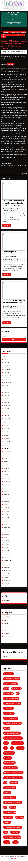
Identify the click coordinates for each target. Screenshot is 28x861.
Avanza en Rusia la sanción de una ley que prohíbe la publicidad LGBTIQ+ (13, 203)
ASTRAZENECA (16, 688)
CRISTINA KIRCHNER (17, 743)
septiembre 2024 (7, 418)
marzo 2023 (6, 478)
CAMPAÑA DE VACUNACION (12, 703)
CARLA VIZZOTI (8, 708)
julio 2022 (6, 504)
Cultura (5, 620)
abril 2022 (6, 514)
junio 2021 (6, 540)
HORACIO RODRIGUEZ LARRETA (13, 772)
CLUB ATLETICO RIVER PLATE (12, 723)
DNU (11, 748)
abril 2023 (6, 474)
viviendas (15, 842)
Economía (6, 626)
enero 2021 (6, 557)
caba (17, 693)
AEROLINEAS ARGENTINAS (12, 678)
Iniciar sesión (7, 600)
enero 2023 (6, 484)
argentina (6, 688)
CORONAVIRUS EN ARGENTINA (13, 738)
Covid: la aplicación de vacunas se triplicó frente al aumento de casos (13, 253)
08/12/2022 (7, 259)
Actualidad (6, 32)
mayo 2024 (6, 431)
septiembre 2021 (7, 531)
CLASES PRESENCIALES (11, 718)
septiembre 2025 (7, 382)
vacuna (5, 832)
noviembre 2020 (7, 564)
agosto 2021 (6, 534)
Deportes (6, 623)
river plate (12, 807)
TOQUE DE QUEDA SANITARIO (12, 827)
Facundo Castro (7, 758)
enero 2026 (6, 372)
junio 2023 (6, 468)
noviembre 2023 (7, 451)
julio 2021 (6, 537)
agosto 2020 (6, 573)
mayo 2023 (6, 471)
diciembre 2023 (7, 448)
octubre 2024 (7, 415)
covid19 (6, 743)
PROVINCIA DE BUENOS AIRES (12, 802)
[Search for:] (14, 336)
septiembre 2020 (7, 570)
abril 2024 (6, 435)
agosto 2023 (6, 461)
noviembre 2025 (7, 375)
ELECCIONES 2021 (9, 753)
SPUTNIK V (7, 822)
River (5, 807)
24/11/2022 (7, 208)
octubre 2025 (7, 379)
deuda (5, 748)
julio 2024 (6, 425)
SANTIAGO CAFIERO (10, 812)
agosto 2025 (6, 385)
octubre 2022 (7, 494)
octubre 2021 (7, 527)
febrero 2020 (7, 580)
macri (5, 782)
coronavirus (7, 728)
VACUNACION (15, 832)
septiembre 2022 (7, 498)
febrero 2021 (7, 554)
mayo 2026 (6, 362)
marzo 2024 (6, 438)
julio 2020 (6, 577)
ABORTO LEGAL (8, 673)
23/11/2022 (7, 306)
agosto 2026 (6, 356)
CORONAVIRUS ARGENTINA (12, 733)
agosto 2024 (6, 422)
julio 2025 (6, 389)
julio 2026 (6, 359)
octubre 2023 (7, 455)
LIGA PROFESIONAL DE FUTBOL (13, 777)
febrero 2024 (7, 441)
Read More (7, 225)
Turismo (5, 640)
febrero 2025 (7, 405)
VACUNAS (7, 842)
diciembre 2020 (7, 560)
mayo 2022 (6, 511)
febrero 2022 (7, 521)
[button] (2, 2)
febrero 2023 (7, 481)
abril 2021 (6, 547)
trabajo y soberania (8, 636)
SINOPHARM (19, 817)
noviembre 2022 (7, 491)
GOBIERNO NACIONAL (10, 767)
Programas (6, 633)
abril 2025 (6, 398)
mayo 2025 (6, 395)
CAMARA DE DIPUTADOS (11, 698)
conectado (15, 165)
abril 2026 (6, 365)
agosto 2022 (6, 501)
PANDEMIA (7, 792)
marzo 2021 (6, 550)
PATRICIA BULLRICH (10, 797)
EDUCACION (20, 748)
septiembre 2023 (7, 458)
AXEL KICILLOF (8, 693)
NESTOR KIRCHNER (9, 787)
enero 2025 (6, 408)
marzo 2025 (6, 402)
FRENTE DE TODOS (9, 762)
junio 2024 (6, 428)
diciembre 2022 (7, 488)
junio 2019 (6, 583)
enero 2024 (6, 445)
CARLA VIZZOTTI (9, 713)
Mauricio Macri (13, 782)
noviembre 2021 (7, 524)
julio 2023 (6, 464)
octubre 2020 (7, 567)
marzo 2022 (6, 517)
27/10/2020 (6, 51)
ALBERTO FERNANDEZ (10, 683)
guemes (13, 51)
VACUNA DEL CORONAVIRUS (12, 837)
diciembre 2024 (7, 412)
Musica (5, 630)
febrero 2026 (7, 369)
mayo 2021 (6, 544)
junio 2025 (6, 392)
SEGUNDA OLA (8, 817)
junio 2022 (6, 507)
